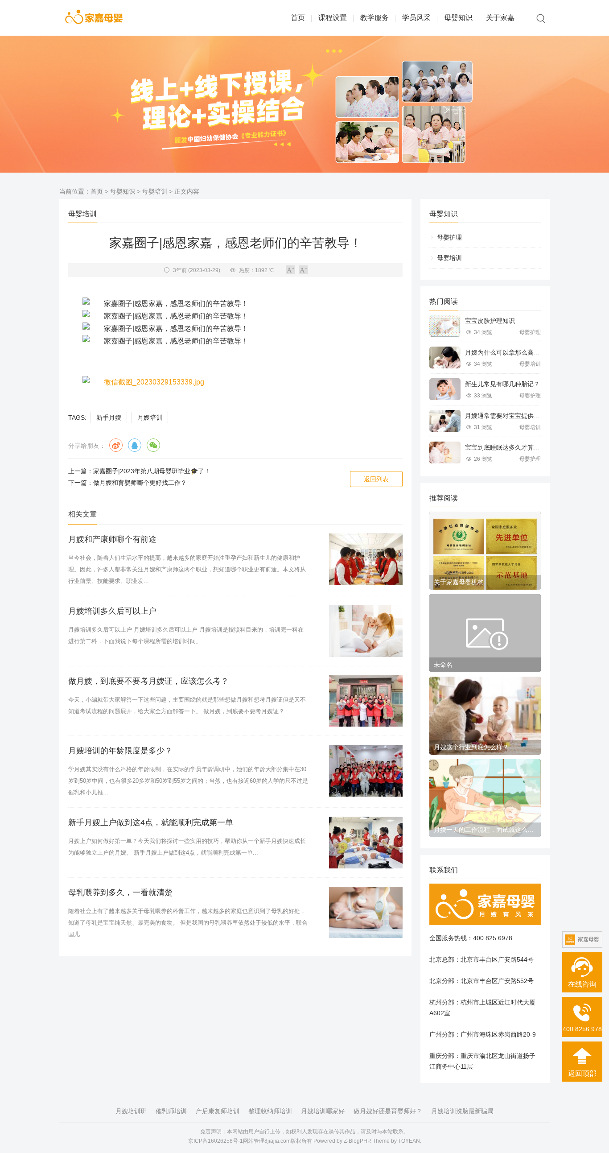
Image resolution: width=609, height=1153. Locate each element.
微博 (116, 445)
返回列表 (376, 479)
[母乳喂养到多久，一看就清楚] (366, 912)
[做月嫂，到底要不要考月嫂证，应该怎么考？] (366, 701)
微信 (153, 445)
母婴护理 (449, 237)
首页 (298, 17)
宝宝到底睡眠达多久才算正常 (505, 447)
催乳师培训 (171, 1111)
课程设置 (332, 17)
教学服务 (374, 17)
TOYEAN (409, 1141)
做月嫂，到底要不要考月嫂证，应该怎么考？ (148, 681)
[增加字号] (290, 269)
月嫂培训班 (131, 1111)
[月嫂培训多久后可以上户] (366, 631)
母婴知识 (458, 17)
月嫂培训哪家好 (323, 1111)
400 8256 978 (582, 1029)
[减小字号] (303, 269)
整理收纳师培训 (270, 1111)
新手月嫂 (108, 417)
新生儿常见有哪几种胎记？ (502, 384)
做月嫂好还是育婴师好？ (388, 1111)
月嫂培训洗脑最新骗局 (462, 1111)
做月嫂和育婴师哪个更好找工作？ (140, 482)
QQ (134, 445)
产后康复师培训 (217, 1111)
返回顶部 (582, 1073)
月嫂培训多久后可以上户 (112, 611)
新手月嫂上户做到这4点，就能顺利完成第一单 (150, 822)
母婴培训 (154, 191)
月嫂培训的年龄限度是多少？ (120, 750)
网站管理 (253, 1141)
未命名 (443, 664)
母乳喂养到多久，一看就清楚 (120, 892)
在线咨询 (582, 984)
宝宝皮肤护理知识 (490, 320)
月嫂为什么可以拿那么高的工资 (508, 352)
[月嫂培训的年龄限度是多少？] (366, 771)
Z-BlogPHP (357, 1141)
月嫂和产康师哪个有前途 (112, 539)
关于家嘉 (500, 17)
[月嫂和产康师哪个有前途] (366, 559)
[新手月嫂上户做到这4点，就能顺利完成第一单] (366, 842)
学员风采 (416, 17)
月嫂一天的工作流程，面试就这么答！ (485, 829)
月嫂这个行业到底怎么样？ (471, 747)
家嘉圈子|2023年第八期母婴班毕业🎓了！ (151, 471)
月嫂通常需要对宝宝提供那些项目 (512, 415)
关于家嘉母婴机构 (459, 582)
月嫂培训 (149, 417)
